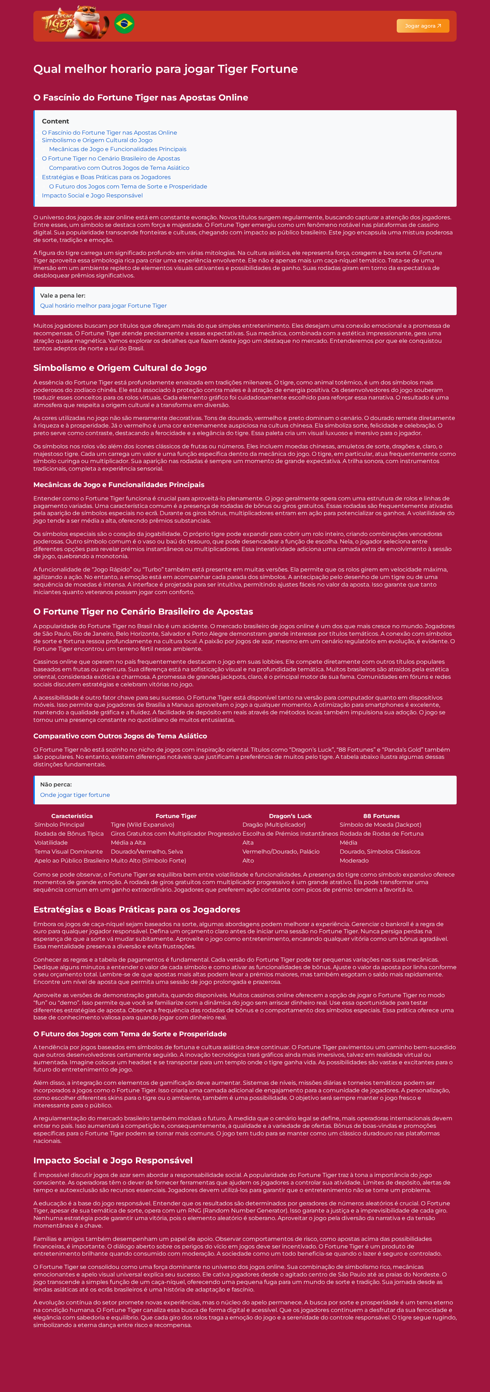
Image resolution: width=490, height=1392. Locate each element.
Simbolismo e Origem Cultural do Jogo (97, 140)
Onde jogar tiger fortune (75, 794)
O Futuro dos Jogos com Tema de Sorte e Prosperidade (128, 186)
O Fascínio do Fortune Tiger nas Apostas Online (109, 132)
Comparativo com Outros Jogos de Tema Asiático (119, 167)
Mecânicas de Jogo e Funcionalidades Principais (118, 149)
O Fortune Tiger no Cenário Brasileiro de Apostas (111, 158)
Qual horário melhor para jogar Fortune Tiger (103, 305)
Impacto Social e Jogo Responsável (92, 195)
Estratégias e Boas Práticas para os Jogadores (106, 177)
